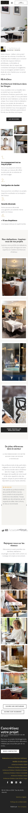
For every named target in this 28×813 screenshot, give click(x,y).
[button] (12, 3)
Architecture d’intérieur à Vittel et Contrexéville (15, 773)
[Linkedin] (16, 782)
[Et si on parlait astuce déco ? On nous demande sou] (14, 576)
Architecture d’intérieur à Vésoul (19, 775)
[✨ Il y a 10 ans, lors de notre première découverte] (14, 686)
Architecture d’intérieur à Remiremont (17, 767)
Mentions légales (21, 797)
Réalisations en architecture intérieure (14, 758)
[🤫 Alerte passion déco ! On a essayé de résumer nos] (14, 603)
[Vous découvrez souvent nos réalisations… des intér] (14, 631)
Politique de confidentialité (18, 802)
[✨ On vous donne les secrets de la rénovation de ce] (14, 658)
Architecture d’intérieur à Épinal (19, 764)
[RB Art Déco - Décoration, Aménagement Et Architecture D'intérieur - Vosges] (8, 782)
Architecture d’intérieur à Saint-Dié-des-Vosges (15, 778)
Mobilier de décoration (20, 761)
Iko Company (22, 807)
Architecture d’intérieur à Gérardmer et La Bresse (15, 770)
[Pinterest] (20, 782)
